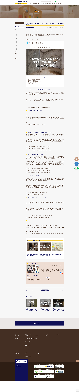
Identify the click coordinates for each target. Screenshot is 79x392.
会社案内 (46, 330)
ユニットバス (36, 335)
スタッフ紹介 (46, 334)
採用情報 (46, 335)
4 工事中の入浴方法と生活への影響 (31, 82)
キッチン (36, 332)
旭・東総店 (26, 335)
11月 (16, 35)
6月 (16, 42)
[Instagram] (52, 1)
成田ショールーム (27, 332)
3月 (16, 46)
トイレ (36, 334)
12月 (16, 34)
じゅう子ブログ (57, 334)
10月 (16, 37)
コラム (18, 19)
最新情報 (26, 352)
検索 (50, 1)
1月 (16, 49)
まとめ (28, 85)
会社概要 (46, 332)
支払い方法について (17, 338)
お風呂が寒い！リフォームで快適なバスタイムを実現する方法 (57, 290)
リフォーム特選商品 (38, 330)
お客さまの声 (62, 3)
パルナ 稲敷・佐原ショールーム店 (29, 338)
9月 (16, 38)
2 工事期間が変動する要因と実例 (31, 80)
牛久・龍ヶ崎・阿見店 (28, 339)
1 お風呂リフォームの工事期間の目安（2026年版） (33, 79)
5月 (16, 44)
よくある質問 (36, 352)
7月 (16, 41)
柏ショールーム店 (27, 342)
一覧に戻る (45, 290)
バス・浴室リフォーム (22, 19)
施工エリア (16, 334)
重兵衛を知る (17, 330)
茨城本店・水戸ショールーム (28, 345)
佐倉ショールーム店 (27, 341)
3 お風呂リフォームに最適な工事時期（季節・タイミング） (35, 81)
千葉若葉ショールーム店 (28, 334)
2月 (16, 48)
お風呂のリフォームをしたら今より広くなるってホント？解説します (33, 290)
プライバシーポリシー (38, 353)
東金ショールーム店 (27, 344)
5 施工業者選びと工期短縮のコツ (31, 83)
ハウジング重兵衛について (18, 332)
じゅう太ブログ (57, 332)
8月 (16, 39)
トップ (15, 19)
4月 (16, 45)
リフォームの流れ (17, 335)
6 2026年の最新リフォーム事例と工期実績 (32, 84)
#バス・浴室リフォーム (30, 27)
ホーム (31, 3)
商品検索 (36, 338)
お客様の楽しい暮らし (28, 356)
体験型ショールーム (28, 330)
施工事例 (53, 3)
